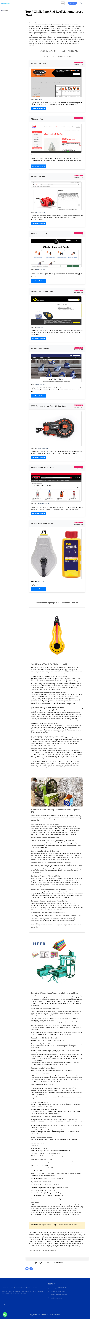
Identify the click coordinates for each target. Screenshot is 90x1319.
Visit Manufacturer (38, 109)
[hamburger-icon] (63, 3)
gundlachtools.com (42, 504)
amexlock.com (41, 155)
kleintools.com (41, 270)
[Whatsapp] (31, 1268)
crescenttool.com (42, 448)
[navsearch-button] (81, 3)
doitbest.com (40, 581)
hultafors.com (40, 212)
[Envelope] (27, 1268)
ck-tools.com (40, 327)
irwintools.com (41, 384)
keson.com (39, 99)
